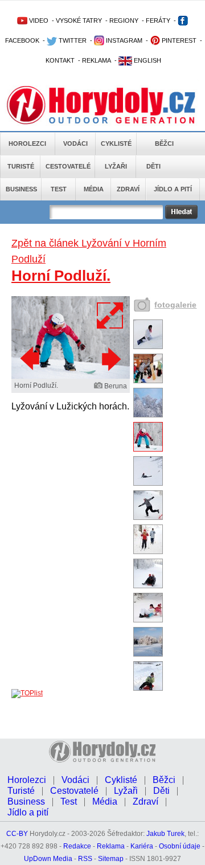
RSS (85, 859)
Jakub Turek (165, 834)
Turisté (20, 166)
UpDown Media (48, 859)
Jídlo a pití (173, 189)
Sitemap (111, 859)
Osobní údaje (179, 846)
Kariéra (141, 846)
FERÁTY (158, 20)
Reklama (111, 846)
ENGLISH (146, 60)
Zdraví (128, 189)
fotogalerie (175, 304)
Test (59, 189)
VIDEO (37, 20)
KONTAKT (60, 60)
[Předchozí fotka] (31, 359)
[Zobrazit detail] (148, 347)
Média (94, 189)
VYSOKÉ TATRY (79, 20)
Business (21, 189)
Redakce (77, 846)
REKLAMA (96, 60)
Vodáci (75, 143)
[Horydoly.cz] (102, 102)
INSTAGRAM (123, 40)
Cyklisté (116, 143)
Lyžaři (116, 166)
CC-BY (17, 834)
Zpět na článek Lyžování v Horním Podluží (88, 251)
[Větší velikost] (110, 315)
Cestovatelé (68, 166)
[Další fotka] (110, 359)
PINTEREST (178, 40)
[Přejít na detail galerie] (70, 376)
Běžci (164, 143)
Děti (153, 166)
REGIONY (123, 20)
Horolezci (27, 143)
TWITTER (72, 40)
